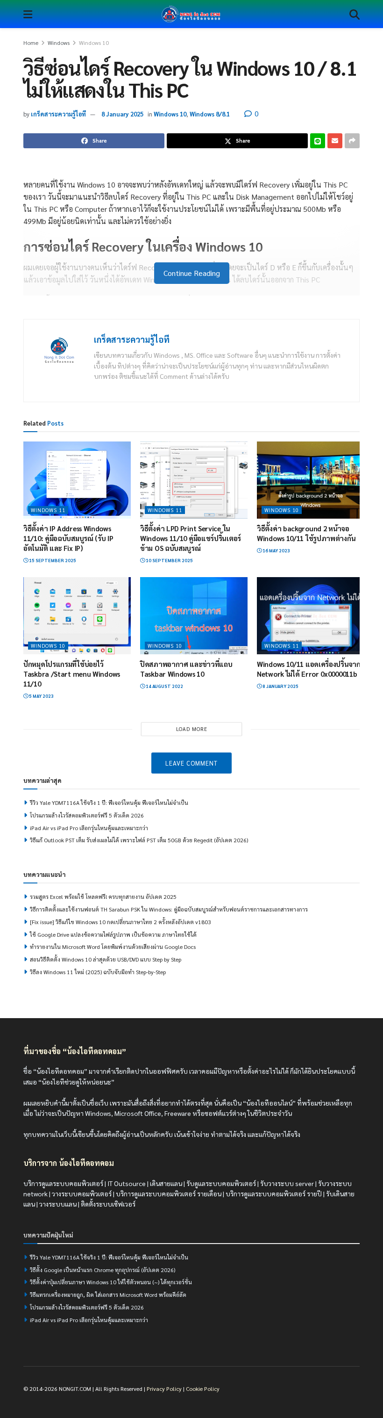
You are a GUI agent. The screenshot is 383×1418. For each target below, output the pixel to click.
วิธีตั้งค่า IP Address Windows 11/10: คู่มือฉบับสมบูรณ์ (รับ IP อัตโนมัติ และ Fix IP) (68, 538)
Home (30, 42)
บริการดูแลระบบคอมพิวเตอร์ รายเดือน (168, 1193)
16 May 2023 (276, 550)
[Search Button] (354, 14)
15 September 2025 (52, 560)
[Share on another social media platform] (352, 140)
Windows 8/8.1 (210, 114)
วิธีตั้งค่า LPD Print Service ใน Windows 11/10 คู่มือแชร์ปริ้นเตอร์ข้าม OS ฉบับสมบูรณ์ (190, 538)
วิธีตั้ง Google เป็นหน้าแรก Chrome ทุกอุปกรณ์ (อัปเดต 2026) (102, 1269)
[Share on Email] (334, 140)
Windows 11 (48, 510)
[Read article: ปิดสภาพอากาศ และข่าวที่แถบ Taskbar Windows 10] (194, 615)
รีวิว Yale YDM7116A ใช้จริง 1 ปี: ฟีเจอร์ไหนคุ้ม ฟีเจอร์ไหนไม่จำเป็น (109, 802)
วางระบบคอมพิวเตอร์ (82, 1193)
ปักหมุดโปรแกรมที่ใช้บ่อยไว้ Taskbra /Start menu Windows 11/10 (71, 673)
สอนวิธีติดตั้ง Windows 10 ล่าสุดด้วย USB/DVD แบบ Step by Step (105, 959)
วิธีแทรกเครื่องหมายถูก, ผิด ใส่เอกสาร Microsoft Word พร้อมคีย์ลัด (108, 1294)
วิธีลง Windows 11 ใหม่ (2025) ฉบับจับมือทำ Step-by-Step (98, 972)
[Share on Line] (317, 140)
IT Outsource (126, 1183)
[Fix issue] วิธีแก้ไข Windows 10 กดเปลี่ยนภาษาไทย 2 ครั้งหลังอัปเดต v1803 (120, 922)
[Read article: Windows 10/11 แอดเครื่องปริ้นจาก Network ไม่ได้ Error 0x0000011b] (310, 615)
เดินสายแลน (166, 1183)
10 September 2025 (169, 560)
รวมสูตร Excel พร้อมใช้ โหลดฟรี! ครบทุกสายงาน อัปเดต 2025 (103, 896)
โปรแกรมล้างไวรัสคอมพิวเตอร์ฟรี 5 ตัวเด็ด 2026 (87, 815)
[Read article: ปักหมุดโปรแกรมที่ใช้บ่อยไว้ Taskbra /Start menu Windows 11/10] (77, 615)
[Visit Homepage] (191, 14)
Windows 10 (94, 42)
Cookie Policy (203, 1388)
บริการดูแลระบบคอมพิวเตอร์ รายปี (274, 1193)
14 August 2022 (164, 686)
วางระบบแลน (58, 1204)
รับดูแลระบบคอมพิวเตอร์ (221, 1183)
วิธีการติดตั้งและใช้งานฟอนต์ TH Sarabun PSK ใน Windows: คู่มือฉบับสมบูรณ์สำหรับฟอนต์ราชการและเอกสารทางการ (169, 909)
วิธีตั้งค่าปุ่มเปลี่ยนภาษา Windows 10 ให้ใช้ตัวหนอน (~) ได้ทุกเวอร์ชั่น (111, 1282)
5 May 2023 (41, 696)
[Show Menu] (27, 14)
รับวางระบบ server (287, 1183)
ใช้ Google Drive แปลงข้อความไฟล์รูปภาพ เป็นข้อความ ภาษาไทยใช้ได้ (113, 934)
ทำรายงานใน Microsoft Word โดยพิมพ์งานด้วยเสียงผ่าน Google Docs (113, 946)
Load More (191, 728)
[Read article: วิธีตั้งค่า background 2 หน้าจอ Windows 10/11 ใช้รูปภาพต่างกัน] (310, 479)
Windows (59, 42)
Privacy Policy (164, 1388)
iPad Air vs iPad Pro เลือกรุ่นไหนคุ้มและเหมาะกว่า (89, 828)
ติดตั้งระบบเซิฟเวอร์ (108, 1204)
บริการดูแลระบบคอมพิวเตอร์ (63, 1183)
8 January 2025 (122, 114)
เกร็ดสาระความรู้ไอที (58, 114)
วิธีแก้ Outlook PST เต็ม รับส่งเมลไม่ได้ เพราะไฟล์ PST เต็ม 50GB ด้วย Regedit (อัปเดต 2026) (139, 840)
